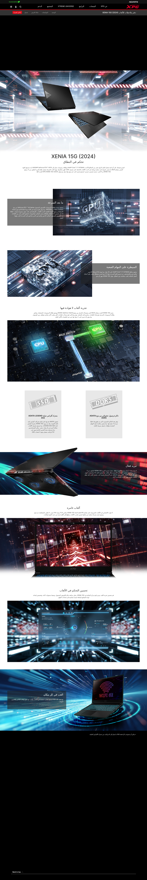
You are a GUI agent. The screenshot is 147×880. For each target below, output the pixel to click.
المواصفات (45, 12)
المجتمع (50, 6)
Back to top (17, 872)
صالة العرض (34, 12)
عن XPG (104, 6)
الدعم (40, 6)
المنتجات (92, 6)
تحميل (26, 12)
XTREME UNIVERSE (66, 6)
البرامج (81, 6)
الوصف (54, 12)
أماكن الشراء (17, 12)
